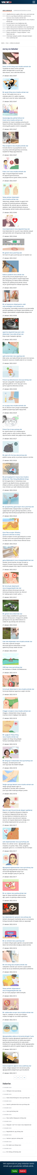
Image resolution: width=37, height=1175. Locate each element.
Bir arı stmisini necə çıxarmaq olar (14, 941)
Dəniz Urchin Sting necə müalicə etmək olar (17, 66)
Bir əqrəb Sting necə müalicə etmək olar (16, 92)
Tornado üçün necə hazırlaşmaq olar (17, 25)
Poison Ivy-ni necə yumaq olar (12, 429)
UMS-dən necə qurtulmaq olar (12, 667)
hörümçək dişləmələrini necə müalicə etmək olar (18, 689)
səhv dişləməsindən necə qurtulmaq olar (16, 842)
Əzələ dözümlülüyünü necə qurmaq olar (18, 1098)
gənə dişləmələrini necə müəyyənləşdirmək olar (18, 560)
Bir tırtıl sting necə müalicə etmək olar (15, 965)
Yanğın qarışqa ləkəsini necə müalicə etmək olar (18, 784)
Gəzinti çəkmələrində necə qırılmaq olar (18, 1104)
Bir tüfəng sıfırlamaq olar (13, 1152)
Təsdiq (14, 1171)
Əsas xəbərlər (7, 10)
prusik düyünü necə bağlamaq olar (16, 23)
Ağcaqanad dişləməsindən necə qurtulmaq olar (18, 867)
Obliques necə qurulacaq (13, 1091)
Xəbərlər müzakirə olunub (22, 10)
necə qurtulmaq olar (12, 1111)
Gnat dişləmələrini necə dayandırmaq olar (16, 229)
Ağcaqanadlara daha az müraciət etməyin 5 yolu (18, 1036)
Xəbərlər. (7, 1083)
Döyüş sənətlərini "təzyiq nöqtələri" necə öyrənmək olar (18, 33)
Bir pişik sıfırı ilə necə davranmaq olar (15, 455)
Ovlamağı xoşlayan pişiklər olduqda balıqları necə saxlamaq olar (19, 37)
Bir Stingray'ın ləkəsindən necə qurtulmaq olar (18, 761)
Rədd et (22, 1171)
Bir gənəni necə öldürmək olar (12, 614)
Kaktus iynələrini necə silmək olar (13, 275)
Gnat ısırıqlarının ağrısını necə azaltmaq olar (17, 1066)
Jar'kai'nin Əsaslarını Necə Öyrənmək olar (18, 30)
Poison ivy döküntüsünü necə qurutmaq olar (17, 380)
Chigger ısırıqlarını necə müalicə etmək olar (17, 711)
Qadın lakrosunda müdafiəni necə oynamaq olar (20, 27)
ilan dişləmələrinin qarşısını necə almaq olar (17, 917)
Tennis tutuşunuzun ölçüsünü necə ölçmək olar (20, 28)
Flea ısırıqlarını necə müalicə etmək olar (15, 146)
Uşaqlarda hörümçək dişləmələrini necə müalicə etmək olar (20, 20)
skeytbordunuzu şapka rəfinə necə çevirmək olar (20, 14)
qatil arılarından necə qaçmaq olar (14, 356)
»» (24, 1077)
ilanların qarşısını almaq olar (14, 1138)
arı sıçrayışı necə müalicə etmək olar (14, 405)
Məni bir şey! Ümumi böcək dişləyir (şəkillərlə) (17, 810)
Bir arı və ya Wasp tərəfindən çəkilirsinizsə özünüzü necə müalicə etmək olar (18, 17)
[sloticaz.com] (6, 2)
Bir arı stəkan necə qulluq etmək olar (15, 893)
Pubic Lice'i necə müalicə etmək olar (14, 171)
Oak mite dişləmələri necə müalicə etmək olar (17, 641)
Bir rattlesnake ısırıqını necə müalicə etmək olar (18, 1012)
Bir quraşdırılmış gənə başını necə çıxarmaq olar (18, 507)
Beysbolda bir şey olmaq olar (14, 1131)
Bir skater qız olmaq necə (13, 1145)
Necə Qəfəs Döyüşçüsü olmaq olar (16, 1118)
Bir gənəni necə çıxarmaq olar (12, 253)
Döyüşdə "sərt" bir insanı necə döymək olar (18, 1125)
